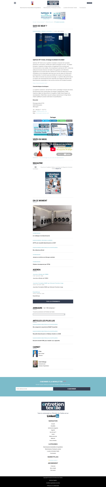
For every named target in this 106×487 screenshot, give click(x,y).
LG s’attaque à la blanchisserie (41, 236)
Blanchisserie (49, 22)
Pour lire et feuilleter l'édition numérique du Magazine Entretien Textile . (56, 168)
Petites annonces (53, 436)
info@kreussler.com (41, 111)
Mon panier (53, 470)
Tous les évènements (53, 301)
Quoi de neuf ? (41, 22)
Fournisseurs (83, 7)
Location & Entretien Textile (70, 7)
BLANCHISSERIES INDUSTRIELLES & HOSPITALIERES (45, 247)
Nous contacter (53, 440)
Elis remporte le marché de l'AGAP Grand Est (45, 327)
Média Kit (53, 438)
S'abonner (53, 466)
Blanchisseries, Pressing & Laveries (52, 7)
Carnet (53, 434)
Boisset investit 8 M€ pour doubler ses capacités (46, 340)
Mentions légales (53, 480)
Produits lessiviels (59, 22)
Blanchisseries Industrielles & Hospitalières (30, 7)
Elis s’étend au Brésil (38, 250)
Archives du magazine (53, 428)
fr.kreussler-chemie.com (42, 113)
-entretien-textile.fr (53, 460)
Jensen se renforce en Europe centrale (44, 257)
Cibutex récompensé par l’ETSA (41, 264)
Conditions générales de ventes (53, 483)
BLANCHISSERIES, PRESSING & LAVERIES (42, 240)
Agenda (53, 430)
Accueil (34, 22)
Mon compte (53, 468)
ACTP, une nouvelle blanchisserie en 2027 (44, 243)
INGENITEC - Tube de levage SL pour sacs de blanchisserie (48, 157)
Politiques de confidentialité (53, 485)
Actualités (53, 426)
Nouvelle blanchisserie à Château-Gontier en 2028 (47, 334)
